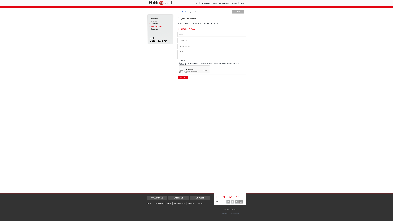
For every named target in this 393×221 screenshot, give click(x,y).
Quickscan (154, 29)
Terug (238, 12)
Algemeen (154, 18)
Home (196, 3)
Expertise (184, 12)
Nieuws (214, 3)
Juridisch (154, 21)
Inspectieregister (224, 3)
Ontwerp (200, 198)
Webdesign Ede (227, 213)
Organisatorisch (156, 26)
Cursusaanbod (205, 3)
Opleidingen (157, 198)
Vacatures (234, 3)
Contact (242, 3)
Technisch (154, 24)
